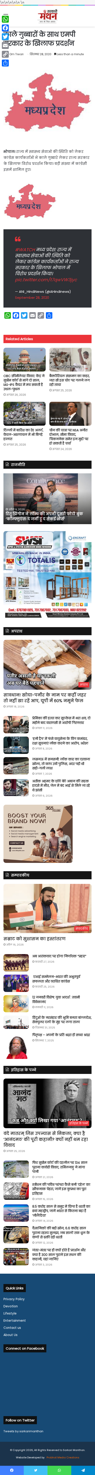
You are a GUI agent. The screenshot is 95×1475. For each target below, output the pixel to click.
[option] (47, 498)
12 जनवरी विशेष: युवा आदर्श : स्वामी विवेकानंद (56, 999)
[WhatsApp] (5, 19)
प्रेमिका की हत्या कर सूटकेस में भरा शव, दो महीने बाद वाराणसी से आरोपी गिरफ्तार (61, 720)
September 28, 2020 (32, 297)
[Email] (5, 45)
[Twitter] (5, 36)
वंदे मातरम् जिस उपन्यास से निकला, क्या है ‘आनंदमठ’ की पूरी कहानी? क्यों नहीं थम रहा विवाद (45, 1139)
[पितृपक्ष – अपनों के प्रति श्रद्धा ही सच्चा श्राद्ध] (16, 1046)
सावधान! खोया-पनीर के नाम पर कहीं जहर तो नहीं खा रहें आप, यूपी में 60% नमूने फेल (44, 698)
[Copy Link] (5, 54)
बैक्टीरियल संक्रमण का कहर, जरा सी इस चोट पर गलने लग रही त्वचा (69, 380)
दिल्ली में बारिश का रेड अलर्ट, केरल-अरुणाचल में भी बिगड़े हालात (23, 434)
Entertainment (14, 1320)
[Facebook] (5, 28)
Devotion (10, 1306)
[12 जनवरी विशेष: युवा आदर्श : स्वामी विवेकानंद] (16, 1003)
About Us (10, 1335)
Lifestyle (10, 1313)
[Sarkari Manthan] (47, 16)
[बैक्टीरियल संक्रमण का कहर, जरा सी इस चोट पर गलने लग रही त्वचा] (70, 360)
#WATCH (25, 250)
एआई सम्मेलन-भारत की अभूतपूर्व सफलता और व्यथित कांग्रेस (56, 979)
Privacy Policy (14, 1299)
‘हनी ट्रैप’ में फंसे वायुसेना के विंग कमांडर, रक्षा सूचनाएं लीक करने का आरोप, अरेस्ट (60, 741)
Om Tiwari (16, 54)
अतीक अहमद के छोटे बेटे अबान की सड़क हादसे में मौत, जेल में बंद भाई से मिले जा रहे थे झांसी (61, 785)
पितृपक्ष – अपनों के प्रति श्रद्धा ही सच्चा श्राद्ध (61, 1035)
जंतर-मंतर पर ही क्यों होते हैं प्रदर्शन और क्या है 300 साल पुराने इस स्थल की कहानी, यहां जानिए (59, 1254)
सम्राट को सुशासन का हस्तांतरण (34, 939)
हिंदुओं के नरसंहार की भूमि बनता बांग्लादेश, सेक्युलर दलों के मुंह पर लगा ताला (62, 1020)
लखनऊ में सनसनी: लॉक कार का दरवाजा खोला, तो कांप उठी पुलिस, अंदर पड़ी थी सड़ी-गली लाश (61, 764)
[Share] (5, 63)
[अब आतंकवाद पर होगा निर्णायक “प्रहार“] (16, 962)
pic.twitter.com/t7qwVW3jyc (46, 280)
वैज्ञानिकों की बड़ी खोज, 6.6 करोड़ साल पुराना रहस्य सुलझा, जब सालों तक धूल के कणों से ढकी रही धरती (61, 1232)
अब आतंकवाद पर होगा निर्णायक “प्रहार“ (59, 956)
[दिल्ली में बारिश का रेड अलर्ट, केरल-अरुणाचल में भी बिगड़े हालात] (24, 414)
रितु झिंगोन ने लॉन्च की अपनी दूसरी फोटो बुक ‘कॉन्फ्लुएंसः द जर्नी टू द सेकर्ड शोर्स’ (44, 516)
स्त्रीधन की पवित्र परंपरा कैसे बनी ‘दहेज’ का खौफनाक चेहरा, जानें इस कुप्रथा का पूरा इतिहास (61, 1189)
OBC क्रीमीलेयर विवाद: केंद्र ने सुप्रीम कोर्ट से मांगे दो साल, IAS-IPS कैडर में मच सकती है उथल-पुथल (24, 382)
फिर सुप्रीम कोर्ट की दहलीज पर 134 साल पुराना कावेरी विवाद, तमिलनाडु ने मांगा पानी (59, 1167)
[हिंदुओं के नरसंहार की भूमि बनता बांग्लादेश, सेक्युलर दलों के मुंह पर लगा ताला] (16, 1022)
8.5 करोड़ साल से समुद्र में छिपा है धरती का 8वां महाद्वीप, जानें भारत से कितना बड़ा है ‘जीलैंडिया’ (61, 1211)
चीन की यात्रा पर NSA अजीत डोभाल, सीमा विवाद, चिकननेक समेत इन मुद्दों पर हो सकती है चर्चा (68, 437)
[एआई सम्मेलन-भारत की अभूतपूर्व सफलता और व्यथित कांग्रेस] (16, 983)
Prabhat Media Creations (62, 1457)
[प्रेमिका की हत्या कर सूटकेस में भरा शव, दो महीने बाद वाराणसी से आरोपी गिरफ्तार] (16, 724)
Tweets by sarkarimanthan (23, 1431)
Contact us (12, 1328)
